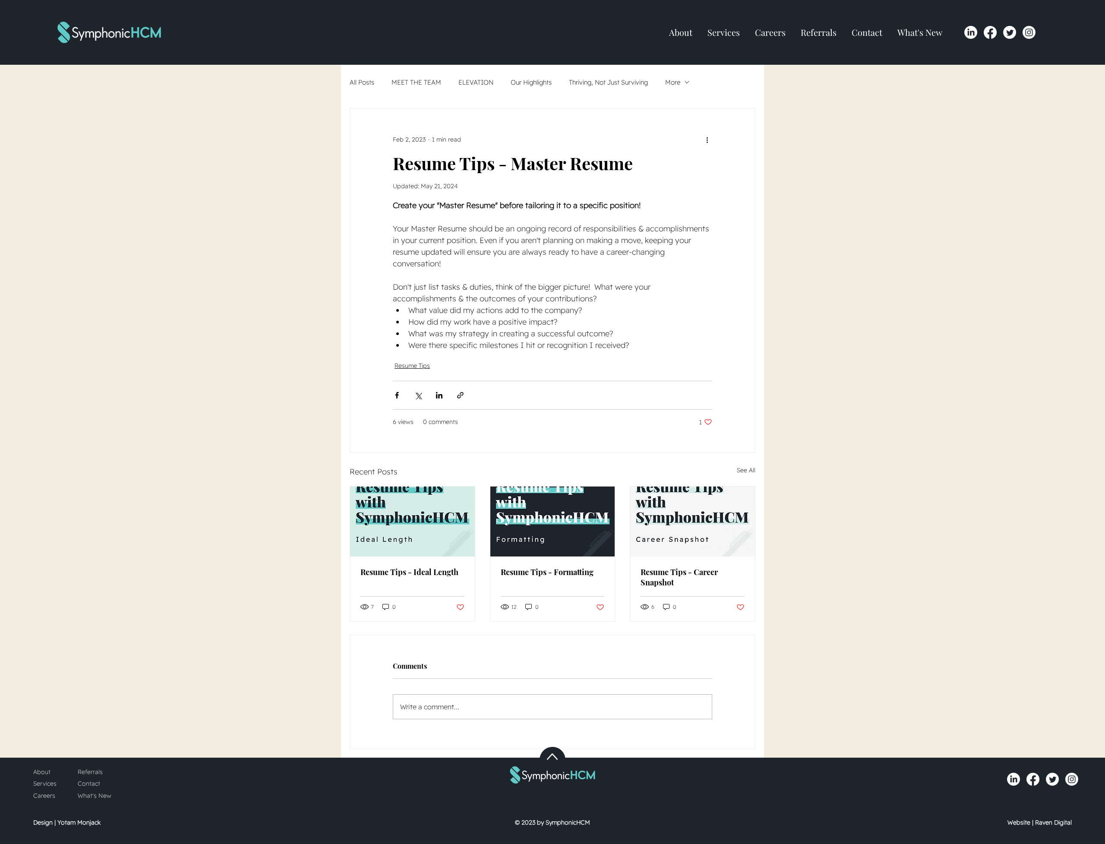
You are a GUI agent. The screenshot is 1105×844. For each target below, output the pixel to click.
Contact (89, 783)
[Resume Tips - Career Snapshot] (692, 521)
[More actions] (707, 139)
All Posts (362, 82)
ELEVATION (475, 82)
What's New (94, 796)
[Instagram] (1029, 32)
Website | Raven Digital (1039, 822)
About (42, 772)
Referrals (90, 772)
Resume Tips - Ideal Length (409, 572)
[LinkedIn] (970, 32)
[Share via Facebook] (397, 395)
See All (746, 470)
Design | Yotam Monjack (67, 822)
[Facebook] (990, 32)
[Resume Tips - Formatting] (552, 521)
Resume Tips (412, 366)
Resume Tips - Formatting (547, 572)
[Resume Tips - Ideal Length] (412, 521)
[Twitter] (1009, 32)
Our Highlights (531, 82)
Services (45, 783)
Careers (44, 796)
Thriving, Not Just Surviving (608, 82)
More (672, 82)
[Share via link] (460, 395)
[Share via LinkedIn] (439, 395)
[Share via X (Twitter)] (418, 395)
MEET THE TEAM (416, 82)
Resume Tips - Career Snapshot (679, 577)
